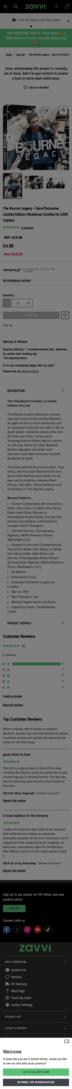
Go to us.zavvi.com (36, 1072)
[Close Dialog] (67, 1041)
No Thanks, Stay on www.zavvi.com (36, 1082)
